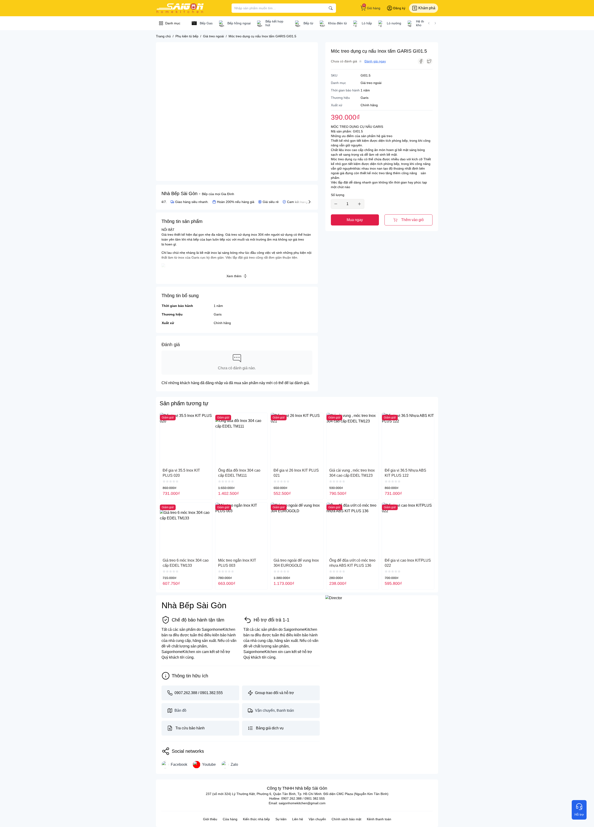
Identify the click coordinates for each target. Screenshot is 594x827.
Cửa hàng (230, 819)
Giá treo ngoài (371, 83)
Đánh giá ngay (375, 61)
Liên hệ (297, 819)
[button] (429, 23)
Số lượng (337, 195)
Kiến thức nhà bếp (256, 819)
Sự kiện (281, 819)
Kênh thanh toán (379, 819)
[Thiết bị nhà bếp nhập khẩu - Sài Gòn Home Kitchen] (180, 8)
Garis (218, 314)
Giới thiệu (210, 819)
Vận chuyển (317, 819)
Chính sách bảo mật (346, 819)
